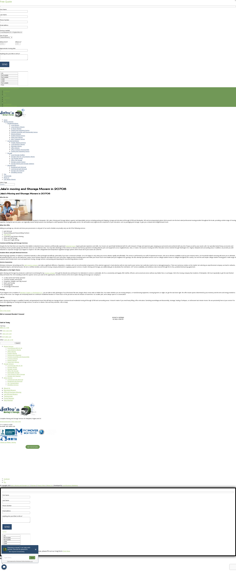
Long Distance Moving (14, 350)
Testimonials (7, 176)
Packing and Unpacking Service (20, 130)
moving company (50, 273)
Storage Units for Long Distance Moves (23, 157)
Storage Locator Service (18, 162)
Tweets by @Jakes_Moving (8, 442)
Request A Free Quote (10, 106)
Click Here (66, 551)
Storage (9, 153)
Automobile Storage (13, 372)
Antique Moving (12, 360)
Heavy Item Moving (13, 362)
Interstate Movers (16, 146)
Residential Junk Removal (18, 167)
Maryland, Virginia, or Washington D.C (31, 292)
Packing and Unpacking (14, 355)
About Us (6, 177)
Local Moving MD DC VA (14, 348)
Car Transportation (13, 383)
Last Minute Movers (10, 179)
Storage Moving (12, 367)
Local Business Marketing (70, 485)
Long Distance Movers (18, 127)
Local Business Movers (18, 144)
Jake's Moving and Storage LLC (20, 485)
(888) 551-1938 (4, 328)
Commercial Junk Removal (19, 169)
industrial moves (70, 246)
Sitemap (33, 485)
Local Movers (15, 125)
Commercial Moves (13, 141)
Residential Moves (12, 123)
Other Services (8, 378)
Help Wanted (7, 104)
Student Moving (12, 353)
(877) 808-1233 (6, 337)
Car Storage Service (17, 158)
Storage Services (9, 364)
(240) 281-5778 (8, 340)
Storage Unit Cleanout (17, 170)
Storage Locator (12, 369)
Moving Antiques (16, 134)
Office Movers (15, 148)
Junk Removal (11, 165)
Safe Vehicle (7, 235)
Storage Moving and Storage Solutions (22, 163)
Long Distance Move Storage (16, 374)
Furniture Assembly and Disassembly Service (24, 132)
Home (5, 120)
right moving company (31, 265)
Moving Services (8, 122)
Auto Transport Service (18, 139)
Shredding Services (16, 172)
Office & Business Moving (12, 392)
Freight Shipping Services (18, 143)
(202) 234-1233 (7, 334)
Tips (5, 174)
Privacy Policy (41, 485)
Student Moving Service (18, 136)
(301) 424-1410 (16, 421)
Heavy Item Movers (17, 137)
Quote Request (9, 398)
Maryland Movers (10, 390)
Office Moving (11, 351)
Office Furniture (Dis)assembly (20, 150)
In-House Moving (16, 129)
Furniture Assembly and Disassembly (18, 357)
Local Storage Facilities (18, 155)
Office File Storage (16, 160)
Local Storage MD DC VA (14, 365)
